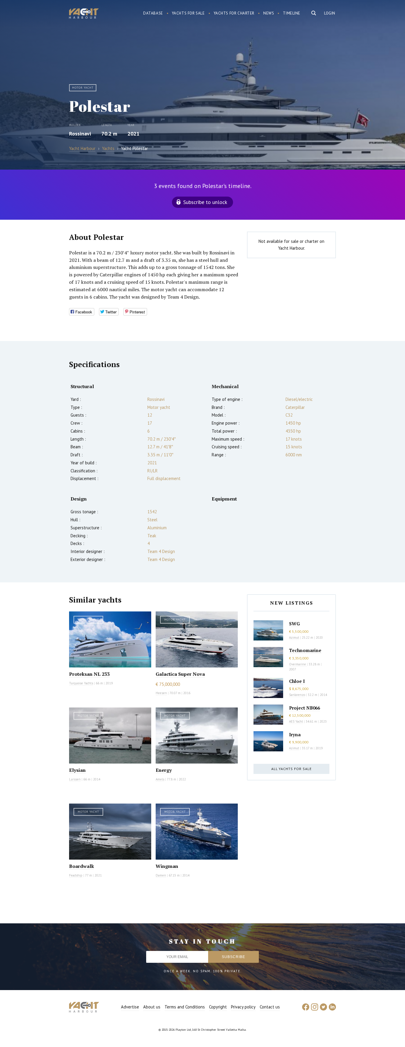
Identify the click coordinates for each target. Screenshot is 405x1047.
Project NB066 (304, 708)
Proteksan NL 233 (89, 674)
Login (329, 13)
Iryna (295, 734)
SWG (294, 624)
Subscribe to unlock (205, 202)
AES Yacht (296, 721)
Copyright (218, 1007)
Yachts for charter (234, 13)
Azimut (294, 637)
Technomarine (305, 650)
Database (153, 13)
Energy (164, 770)
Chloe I (297, 681)
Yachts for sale (188, 13)
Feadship (75, 875)
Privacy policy (243, 1007)
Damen (161, 875)
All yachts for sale (291, 768)
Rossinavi (80, 133)
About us (151, 1007)
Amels (160, 779)
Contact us (270, 1007)
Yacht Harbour (84, 14)
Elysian (77, 770)
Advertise (130, 1007)
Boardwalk (81, 866)
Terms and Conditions (185, 1007)
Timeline (291, 13)
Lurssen (75, 779)
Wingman (167, 866)
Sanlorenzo (297, 695)
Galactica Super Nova (180, 674)
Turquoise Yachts (81, 683)
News (268, 13)
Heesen (161, 693)
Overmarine (298, 664)
